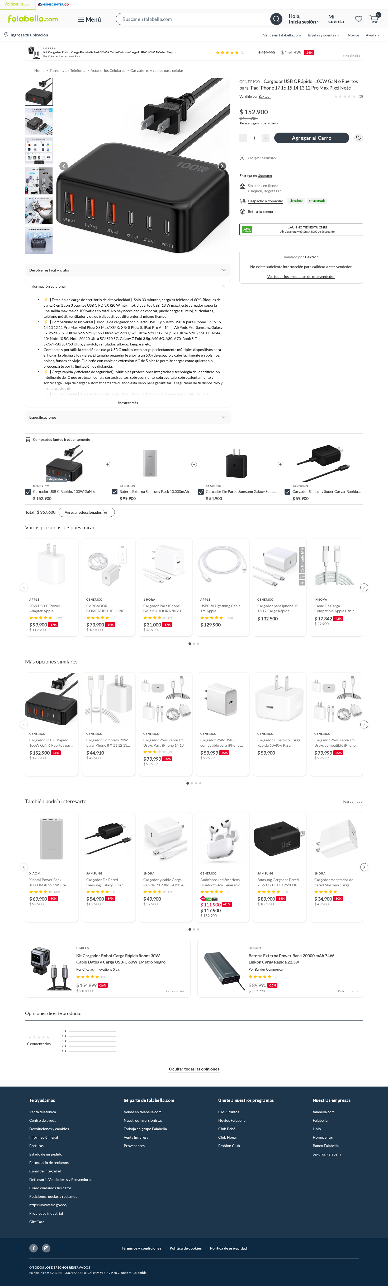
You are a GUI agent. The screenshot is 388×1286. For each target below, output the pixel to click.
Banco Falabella (326, 1145)
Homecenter (323, 1137)
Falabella (320, 1120)
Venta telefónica (42, 1112)
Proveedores (134, 1145)
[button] (199, 19)
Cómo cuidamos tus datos (50, 1188)
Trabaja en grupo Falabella (145, 1128)
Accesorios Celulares (108, 70)
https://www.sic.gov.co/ (48, 1205)
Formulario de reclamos (49, 1162)
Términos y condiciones (141, 1248)
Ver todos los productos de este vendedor (301, 276)
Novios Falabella (231, 1120)
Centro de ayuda (42, 1120)
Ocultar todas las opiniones (194, 1068)
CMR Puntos (228, 1112)
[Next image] (222, 166)
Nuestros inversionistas (143, 1120)
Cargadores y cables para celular (156, 70)
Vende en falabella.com (143, 1112)
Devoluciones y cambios (49, 1128)
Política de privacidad (228, 1248)
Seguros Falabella (327, 1154)
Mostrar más (128, 403)
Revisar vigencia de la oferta (259, 123)
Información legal (43, 1137)
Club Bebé (226, 1128)
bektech (312, 257)
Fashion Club (229, 1145)
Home (39, 70)
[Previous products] (24, 587)
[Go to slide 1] (189, 643)
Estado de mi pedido (45, 1154)
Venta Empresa (136, 1137)
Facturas (36, 1145)
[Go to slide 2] (194, 644)
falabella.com (324, 1112)
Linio (317, 1128)
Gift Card (37, 1221)
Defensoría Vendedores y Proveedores (60, 1179)
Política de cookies (186, 1248)
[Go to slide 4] (200, 783)
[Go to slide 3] (198, 644)
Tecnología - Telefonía (67, 70)
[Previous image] (63, 166)
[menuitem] (320, 35)
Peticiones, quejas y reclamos (53, 1196)
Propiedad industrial (46, 1213)
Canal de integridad (45, 1171)
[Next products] (364, 587)
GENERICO (249, 81)
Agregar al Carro (312, 138)
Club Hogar (227, 1137)
